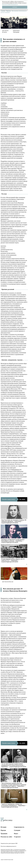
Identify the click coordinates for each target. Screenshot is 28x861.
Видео (16, 833)
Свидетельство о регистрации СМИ (9, 843)
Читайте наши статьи (13, 499)
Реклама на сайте (6, 837)
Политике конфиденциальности (10, 4)
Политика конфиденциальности (8, 846)
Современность (19, 827)
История (3, 827)
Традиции (4, 833)
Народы (3, 830)
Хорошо (14, 7)
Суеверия (17, 830)
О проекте (17, 837)
